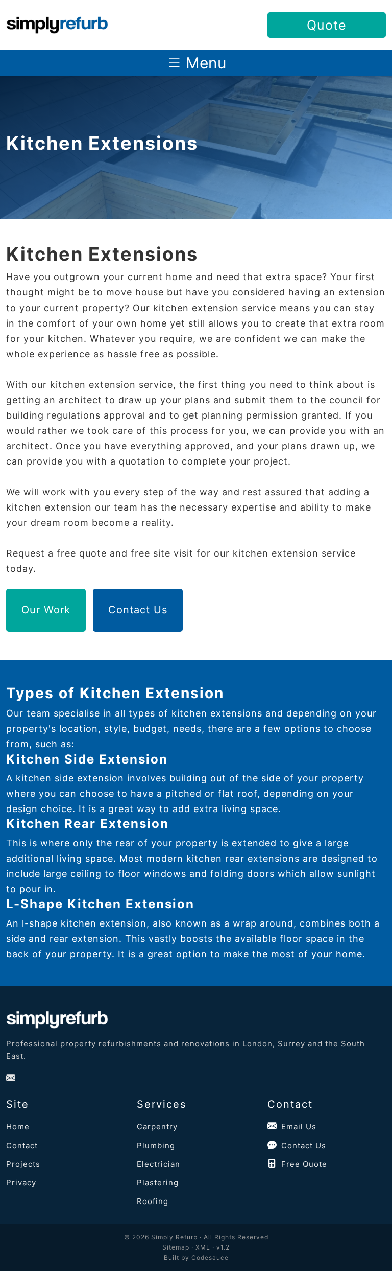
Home (18, 1126)
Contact (22, 1145)
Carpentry (157, 1126)
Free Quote (304, 1164)
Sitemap (175, 1247)
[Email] (11, 1078)
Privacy (21, 1182)
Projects (23, 1164)
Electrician (158, 1164)
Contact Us (137, 610)
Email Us (298, 1126)
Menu (204, 63)
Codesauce (210, 1257)
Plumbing (156, 1145)
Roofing (152, 1201)
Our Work (45, 610)
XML (202, 1247)
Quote (327, 25)
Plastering (158, 1182)
